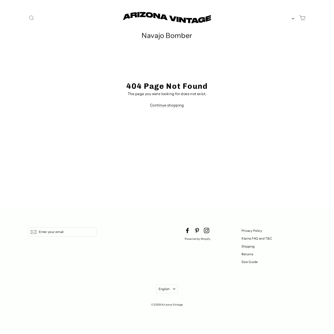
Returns (248, 254)
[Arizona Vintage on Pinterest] (197, 230)
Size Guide (250, 262)
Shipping (248, 246)
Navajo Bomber (167, 35)
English (164, 289)
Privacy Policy (252, 231)
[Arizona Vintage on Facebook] (187, 230)
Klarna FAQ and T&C (257, 238)
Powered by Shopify (197, 238)
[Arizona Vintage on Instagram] (206, 230)
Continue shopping (167, 105)
